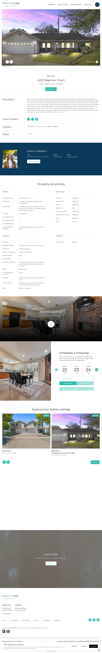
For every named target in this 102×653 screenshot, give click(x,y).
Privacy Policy (95, 641)
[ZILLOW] (98, 619)
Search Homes (63, 4)
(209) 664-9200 (76, 4)
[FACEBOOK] (89, 619)
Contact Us (87, 4)
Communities (26, 620)
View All (95, 462)
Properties (51, 4)
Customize (83, 646)
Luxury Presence (16, 641)
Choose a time (67, 378)
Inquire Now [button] (51, 89)
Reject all (74, 646)
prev (7, 62)
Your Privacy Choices (51, 651)
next (11, 62)
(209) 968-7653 (57, 156)
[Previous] (56, 369)
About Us (36, 620)
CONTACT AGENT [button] (33, 161)
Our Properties (14, 620)
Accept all (93, 646)
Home (4, 620)
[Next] (96, 369)
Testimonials (46, 620)
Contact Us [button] (51, 563)
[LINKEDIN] (94, 619)
